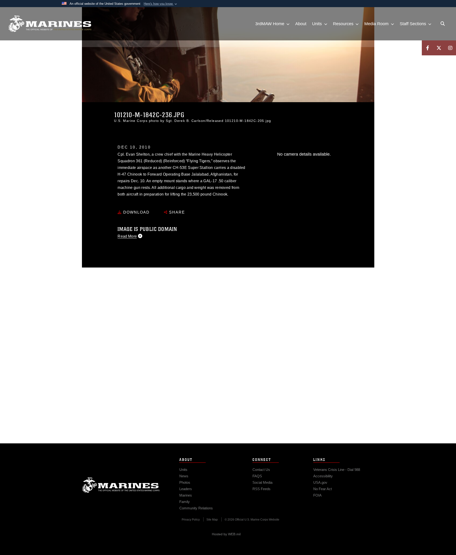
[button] (161, 3)
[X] (439, 47)
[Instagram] (450, 47)
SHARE (176, 212)
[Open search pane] (443, 23)
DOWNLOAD (136, 212)
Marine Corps (121, 485)
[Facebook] (427, 47)
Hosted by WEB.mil (226, 534)
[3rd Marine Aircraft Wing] (49, 23)
